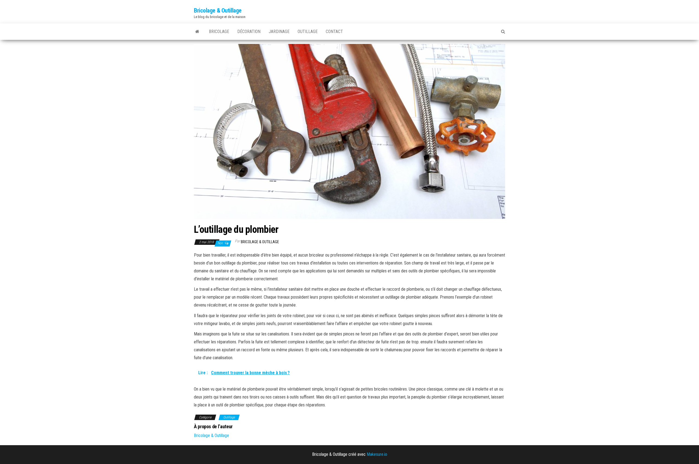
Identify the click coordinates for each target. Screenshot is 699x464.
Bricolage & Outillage (218, 10)
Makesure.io (377, 454)
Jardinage (279, 31)
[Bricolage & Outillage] (197, 31)
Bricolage (219, 31)
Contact (334, 31)
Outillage (308, 31)
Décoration (248, 31)
